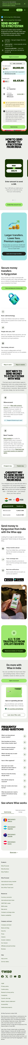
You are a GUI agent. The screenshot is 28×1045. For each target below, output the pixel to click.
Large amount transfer (7, 884)
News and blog (5, 928)
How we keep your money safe (13, 288)
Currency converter (6, 897)
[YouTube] (15, 976)
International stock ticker (7, 900)
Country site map (5, 998)
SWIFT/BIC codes (5, 903)
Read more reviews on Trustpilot (14, 651)
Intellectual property (6, 1007)
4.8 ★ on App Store (12, 17)
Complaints (4, 995)
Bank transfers (8, 438)
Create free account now (14, 204)
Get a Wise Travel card (7, 887)
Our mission (4, 943)
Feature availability (6, 915)
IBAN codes (4, 906)
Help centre (4, 958)
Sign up (19, 10)
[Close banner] (25, 4)
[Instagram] (11, 976)
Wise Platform (5, 872)
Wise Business (5, 869)
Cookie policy (4, 989)
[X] (6, 976)
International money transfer (8, 881)
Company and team (6, 925)
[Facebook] (2, 976)
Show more (13, 852)
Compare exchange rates (8, 912)
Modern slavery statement (8, 1001)
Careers (3, 937)
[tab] (7, 364)
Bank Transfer (8, 435)
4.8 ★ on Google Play (12, 20)
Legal (2, 983)
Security (3, 931)
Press (2, 934)
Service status (5, 961)
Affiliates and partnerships (8, 946)
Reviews (3, 949)
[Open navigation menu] (25, 10)
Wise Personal (5, 866)
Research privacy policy (7, 992)
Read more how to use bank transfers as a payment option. (14, 451)
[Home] (5, 10)
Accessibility (4, 1004)
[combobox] (5, 68)
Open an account (14, 57)
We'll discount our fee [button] (10, 73)
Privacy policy (5, 986)
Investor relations (6, 940)
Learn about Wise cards (14, 715)
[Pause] (23, 587)
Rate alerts (4, 909)
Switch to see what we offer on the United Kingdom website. (11, 4)
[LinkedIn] (19, 976)
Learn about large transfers (14, 253)
